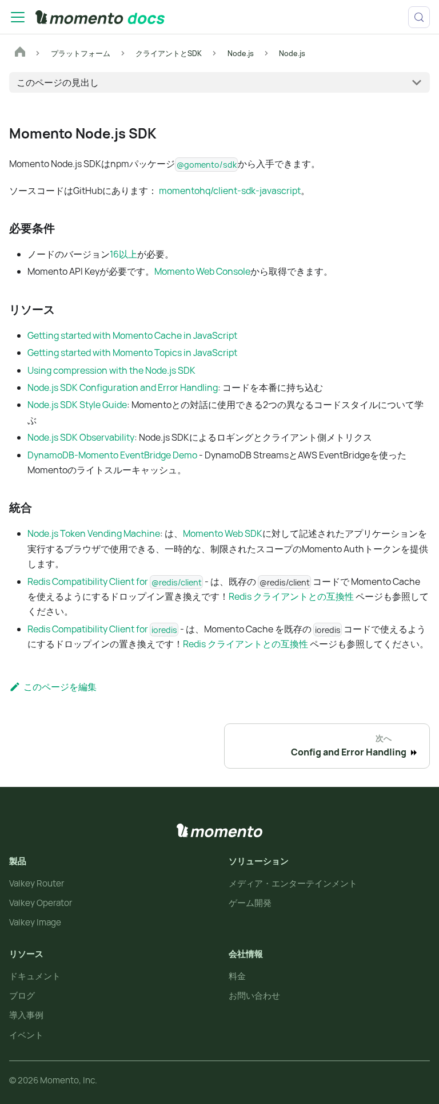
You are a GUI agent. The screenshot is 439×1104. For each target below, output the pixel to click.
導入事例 (26, 1015)
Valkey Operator (40, 903)
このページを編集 (60, 686)
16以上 (123, 254)
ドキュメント (35, 976)
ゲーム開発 (250, 903)
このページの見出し (58, 82)
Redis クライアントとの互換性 (291, 596)
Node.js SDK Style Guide (77, 404)
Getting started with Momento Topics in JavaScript (132, 352)
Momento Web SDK (222, 533)
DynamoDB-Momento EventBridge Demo (112, 455)
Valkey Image (35, 922)
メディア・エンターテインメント (293, 883)
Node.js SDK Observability (80, 437)
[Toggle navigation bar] (17, 17)
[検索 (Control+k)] (419, 17)
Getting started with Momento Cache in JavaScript (132, 335)
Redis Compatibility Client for (114, 581)
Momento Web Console (202, 271)
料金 (237, 976)
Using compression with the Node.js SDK (111, 370)
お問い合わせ (254, 996)
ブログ (22, 996)
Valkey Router (36, 883)
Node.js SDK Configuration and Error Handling (122, 387)
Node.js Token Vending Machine (93, 533)
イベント (26, 1035)
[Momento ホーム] (219, 830)
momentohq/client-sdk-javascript (230, 190)
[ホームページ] (20, 53)
